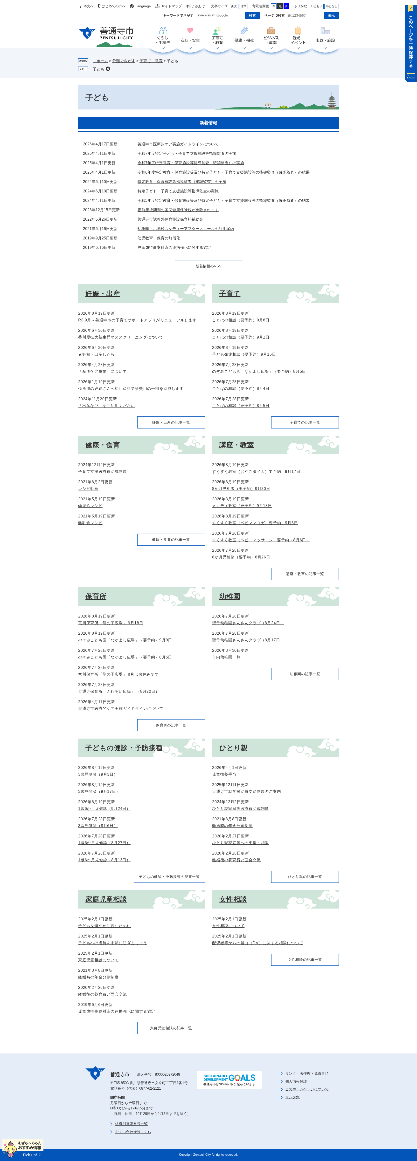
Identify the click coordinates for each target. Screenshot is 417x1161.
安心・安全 (190, 36)
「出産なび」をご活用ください (106, 406)
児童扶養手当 (224, 774)
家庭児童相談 (106, 899)
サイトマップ (171, 6)
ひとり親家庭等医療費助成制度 (240, 809)
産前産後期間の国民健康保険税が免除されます (178, 210)
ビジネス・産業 (271, 36)
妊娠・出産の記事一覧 (171, 422)
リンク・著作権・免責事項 (307, 1073)
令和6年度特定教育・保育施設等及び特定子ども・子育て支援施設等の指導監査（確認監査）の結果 (224, 172)
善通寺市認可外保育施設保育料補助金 (170, 219)
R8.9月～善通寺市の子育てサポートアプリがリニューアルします (137, 320)
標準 (243, 6)
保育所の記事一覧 (171, 725)
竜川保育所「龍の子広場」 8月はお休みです (118, 674)
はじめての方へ (113, 6)
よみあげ (198, 6)
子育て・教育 (217, 36)
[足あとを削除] (107, 68)
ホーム (100, 61)
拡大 (234, 6)
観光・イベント (298, 36)
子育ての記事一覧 (305, 422)
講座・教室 (236, 445)
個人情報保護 (296, 1081)
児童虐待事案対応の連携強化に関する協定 (174, 247)
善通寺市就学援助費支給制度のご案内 (246, 791)
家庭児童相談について (98, 960)
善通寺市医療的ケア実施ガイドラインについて (178, 144)
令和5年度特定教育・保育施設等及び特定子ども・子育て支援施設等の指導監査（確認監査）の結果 (224, 200)
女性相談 (233, 899)
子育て (229, 293)
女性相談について (228, 926)
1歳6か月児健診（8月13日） (104, 860)
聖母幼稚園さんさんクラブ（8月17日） (248, 640)
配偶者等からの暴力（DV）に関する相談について (257, 943)
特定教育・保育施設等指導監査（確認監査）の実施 (182, 182)
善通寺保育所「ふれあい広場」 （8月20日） (119, 691)
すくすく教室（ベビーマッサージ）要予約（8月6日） (261, 540)
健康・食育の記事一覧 (171, 539)
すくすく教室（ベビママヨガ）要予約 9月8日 (255, 523)
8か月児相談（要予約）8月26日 (241, 557)
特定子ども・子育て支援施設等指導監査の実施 (178, 191)
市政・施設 (325, 36)
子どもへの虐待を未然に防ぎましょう (112, 943)
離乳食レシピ (90, 523)
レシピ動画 (88, 489)
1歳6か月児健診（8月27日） (104, 843)
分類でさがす (123, 61)
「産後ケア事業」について (102, 371)
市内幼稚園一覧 (226, 657)
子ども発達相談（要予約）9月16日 (244, 354)
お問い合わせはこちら (133, 1132)
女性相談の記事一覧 (305, 959)
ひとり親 (233, 748)
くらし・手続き (163, 36)
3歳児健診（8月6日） (98, 826)
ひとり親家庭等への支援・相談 (240, 843)
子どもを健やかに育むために (104, 926)
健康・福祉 (244, 36)
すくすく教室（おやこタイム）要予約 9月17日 (256, 471)
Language (143, 6)
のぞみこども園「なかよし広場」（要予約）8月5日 (259, 371)
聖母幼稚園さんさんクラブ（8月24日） (248, 623)
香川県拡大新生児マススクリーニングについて (120, 337)
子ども (98, 69)
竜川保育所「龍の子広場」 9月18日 (110, 623)
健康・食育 (102, 445)
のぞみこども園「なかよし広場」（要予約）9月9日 (125, 640)
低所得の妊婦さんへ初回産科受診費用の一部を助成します (131, 389)
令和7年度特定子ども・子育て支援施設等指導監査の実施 (187, 153)
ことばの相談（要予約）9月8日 (241, 320)
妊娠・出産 (102, 293)
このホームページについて (307, 1089)
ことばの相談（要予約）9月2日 (241, 337)
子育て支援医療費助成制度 (102, 471)
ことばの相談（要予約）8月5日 (241, 406)
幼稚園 (229, 596)
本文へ (88, 6)
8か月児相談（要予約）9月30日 (241, 489)
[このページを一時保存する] (411, 42)
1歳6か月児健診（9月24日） (104, 809)
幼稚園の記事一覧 (305, 674)
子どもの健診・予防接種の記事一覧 (169, 877)
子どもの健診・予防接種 (124, 748)
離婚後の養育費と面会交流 (236, 860)
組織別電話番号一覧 (131, 1124)
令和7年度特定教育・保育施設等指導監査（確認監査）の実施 (191, 163)
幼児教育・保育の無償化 (159, 238)
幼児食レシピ (90, 506)
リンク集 (292, 1097)
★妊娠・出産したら (96, 354)
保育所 (95, 596)
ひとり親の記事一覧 (305, 877)
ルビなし (331, 6)
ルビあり (316, 6)
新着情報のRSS (208, 266)
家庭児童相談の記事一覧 (171, 1028)
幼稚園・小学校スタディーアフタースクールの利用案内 (186, 229)
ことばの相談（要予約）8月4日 (241, 389)
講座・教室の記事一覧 (305, 574)
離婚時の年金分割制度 (232, 826)
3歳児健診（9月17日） (99, 791)
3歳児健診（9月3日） (98, 774)
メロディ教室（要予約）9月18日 (242, 506)
